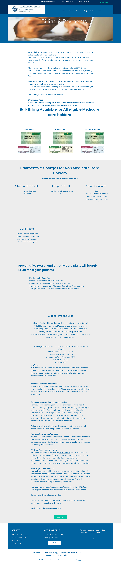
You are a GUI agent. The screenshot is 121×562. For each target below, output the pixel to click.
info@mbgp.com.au (48, 2)
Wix (80, 560)
